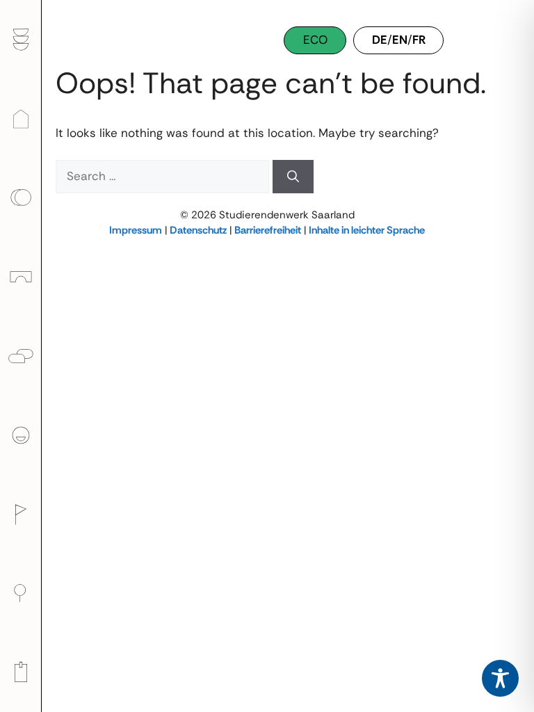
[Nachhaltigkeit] (20, 593)
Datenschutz (198, 230)
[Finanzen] (20, 197)
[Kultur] (20, 513)
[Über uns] (20, 435)
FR (419, 39)
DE (379, 39)
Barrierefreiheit (267, 230)
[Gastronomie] (20, 39)
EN (399, 39)
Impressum (135, 230)
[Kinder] (20, 276)
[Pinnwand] (20, 672)
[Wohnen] (20, 118)
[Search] (293, 176)
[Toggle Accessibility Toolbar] (500, 678)
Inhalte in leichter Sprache (367, 230)
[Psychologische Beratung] (20, 356)
